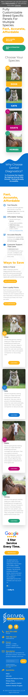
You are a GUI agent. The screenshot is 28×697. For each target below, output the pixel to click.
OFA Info (9, 676)
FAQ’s (8, 673)
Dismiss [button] (18, 5)
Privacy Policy (8, 666)
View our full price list (16, 230)
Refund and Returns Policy (14, 678)
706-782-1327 (11, 637)
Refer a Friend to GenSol (13, 683)
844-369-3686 (11, 632)
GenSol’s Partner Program (14, 685)
